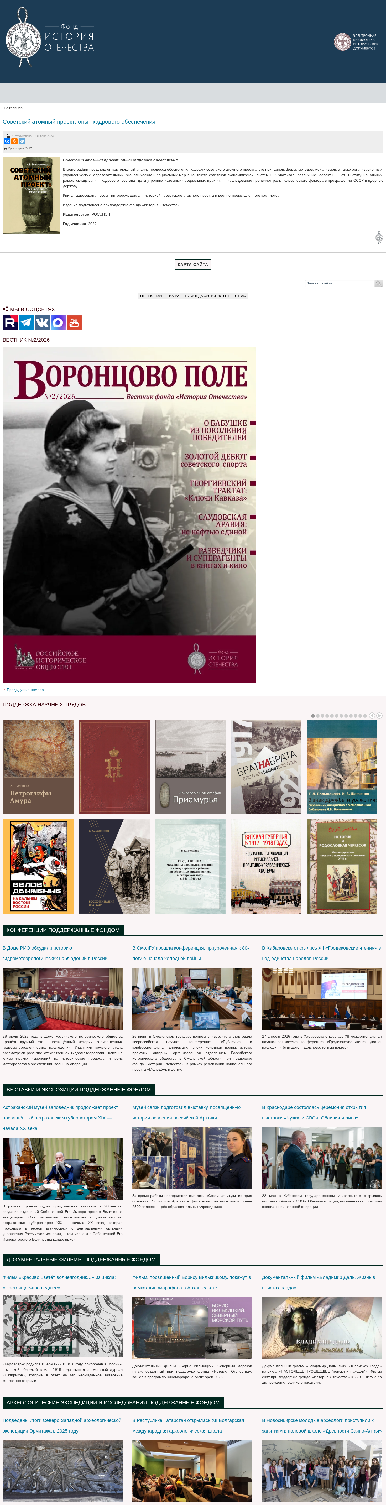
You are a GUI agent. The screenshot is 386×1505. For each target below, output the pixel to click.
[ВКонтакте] (7, 141)
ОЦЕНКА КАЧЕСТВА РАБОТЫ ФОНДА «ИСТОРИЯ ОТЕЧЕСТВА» (193, 295)
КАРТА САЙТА (193, 264)
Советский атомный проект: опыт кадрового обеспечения (79, 121)
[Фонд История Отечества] (50, 37)
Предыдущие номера (25, 690)
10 (355, 716)
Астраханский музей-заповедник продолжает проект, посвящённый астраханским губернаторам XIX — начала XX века (61, 1118)
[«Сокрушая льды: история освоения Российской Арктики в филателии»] (192, 1158)
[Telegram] (22, 141)
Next (379, 715)
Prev (372, 715)
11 (360, 716)
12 (365, 716)
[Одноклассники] (14, 141)
